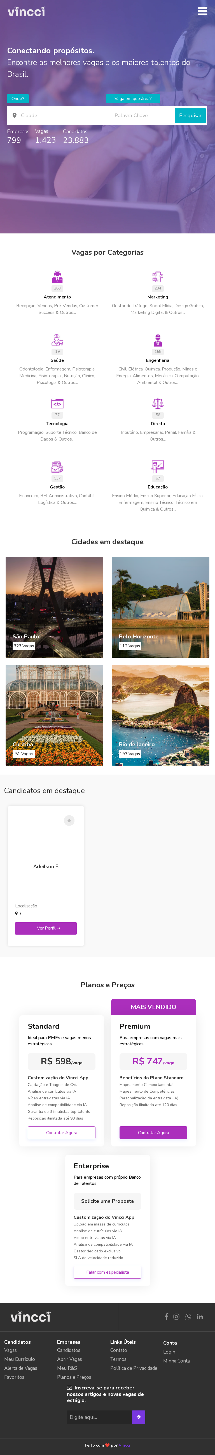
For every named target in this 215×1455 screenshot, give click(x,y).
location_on (14, 115)
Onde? (17, 99)
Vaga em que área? (133, 99)
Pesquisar (190, 115)
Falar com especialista (107, 1272)
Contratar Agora (61, 1133)
